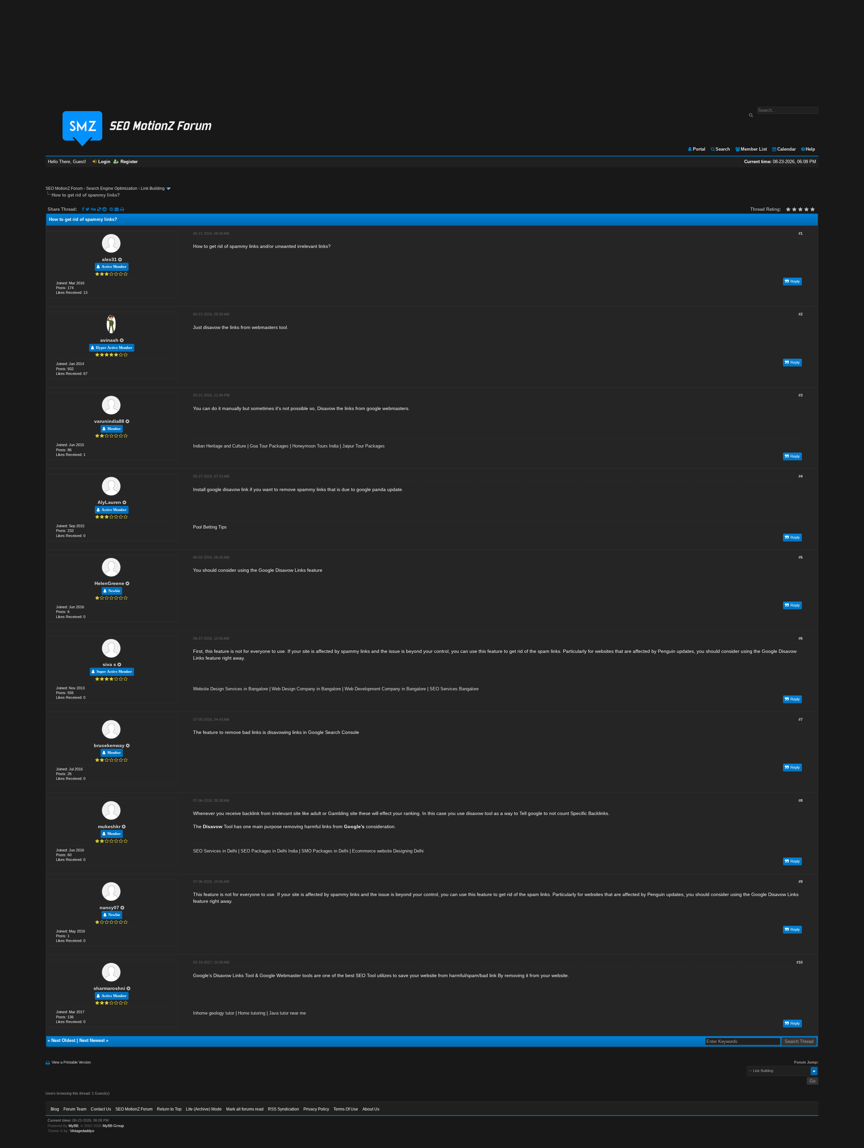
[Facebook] (83, 209)
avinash (109, 340)
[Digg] (93, 209)
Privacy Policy (316, 1109)
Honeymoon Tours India (315, 446)
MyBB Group (113, 1126)
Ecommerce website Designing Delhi (388, 850)
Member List (754, 149)
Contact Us (101, 1109)
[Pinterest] (111, 209)
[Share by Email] (117, 209)
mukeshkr (109, 826)
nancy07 (109, 907)
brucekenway (109, 745)
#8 (801, 800)
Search (723, 149)
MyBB (73, 1126)
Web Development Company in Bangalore (385, 688)
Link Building (153, 188)
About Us (370, 1109)
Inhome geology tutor (213, 1013)
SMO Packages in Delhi (324, 850)
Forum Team (74, 1109)
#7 (801, 719)
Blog (55, 1109)
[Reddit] (104, 209)
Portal (699, 149)
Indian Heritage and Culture (219, 446)
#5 (801, 557)
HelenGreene (109, 583)
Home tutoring (251, 1013)
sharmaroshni (109, 988)
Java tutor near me (287, 1013)
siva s (109, 664)
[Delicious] (99, 209)
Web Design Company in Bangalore (306, 688)
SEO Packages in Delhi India (269, 850)
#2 (801, 314)
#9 (801, 881)
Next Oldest (63, 1040)
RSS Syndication (283, 1109)
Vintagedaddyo (82, 1131)
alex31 (109, 259)
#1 (801, 233)
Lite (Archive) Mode (204, 1109)
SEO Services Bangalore (454, 688)
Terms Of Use (345, 1109)
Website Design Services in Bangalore (230, 688)
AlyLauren (109, 502)
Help (810, 149)
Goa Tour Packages (269, 446)
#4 (801, 476)
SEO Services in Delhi (215, 850)
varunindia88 (109, 421)
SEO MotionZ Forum (64, 188)
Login (104, 161)
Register (129, 161)
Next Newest (92, 1040)
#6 (801, 638)
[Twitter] (87, 209)
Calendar (786, 149)
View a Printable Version (71, 1062)
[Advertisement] (432, 50)
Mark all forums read (245, 1109)
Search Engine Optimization (111, 188)
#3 (801, 395)
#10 (799, 962)
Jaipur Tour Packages (363, 446)
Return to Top (169, 1109)
